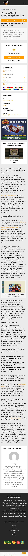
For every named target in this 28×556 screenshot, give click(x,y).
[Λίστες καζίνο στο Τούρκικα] (22, 89)
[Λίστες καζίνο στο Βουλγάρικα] (10, 89)
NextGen (3, 229)
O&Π (14, 532)
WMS (17, 227)
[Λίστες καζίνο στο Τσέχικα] (4, 87)
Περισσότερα (13, 555)
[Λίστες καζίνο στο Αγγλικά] (8, 87)
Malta (5, 105)
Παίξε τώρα (12, 20)
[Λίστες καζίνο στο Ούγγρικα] (14, 87)
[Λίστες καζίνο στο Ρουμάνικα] (22, 87)
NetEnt (3, 227)
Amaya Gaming (10, 227)
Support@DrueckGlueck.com (12, 115)
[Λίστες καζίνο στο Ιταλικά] (16, 87)
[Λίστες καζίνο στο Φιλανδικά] (16, 89)
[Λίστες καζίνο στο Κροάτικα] (12, 89)
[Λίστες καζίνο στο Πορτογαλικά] (20, 87)
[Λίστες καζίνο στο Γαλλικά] (10, 87)
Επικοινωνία (14, 528)
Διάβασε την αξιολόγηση (16, 156)
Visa (12, 418)
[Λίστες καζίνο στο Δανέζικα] (6, 87)
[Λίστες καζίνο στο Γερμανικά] (12, 87)
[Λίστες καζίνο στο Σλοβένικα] (20, 89)
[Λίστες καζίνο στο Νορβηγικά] (18, 89)
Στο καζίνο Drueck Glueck (8, 196)
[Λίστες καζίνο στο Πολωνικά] (18, 87)
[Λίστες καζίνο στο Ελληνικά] (14, 89)
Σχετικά (14, 525)
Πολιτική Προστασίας (14, 530)
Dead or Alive (14, 160)
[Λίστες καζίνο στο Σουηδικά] (8, 89)
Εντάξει (23, 553)
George (14, 464)
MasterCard (17, 418)
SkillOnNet (23, 222)
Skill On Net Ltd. (8, 100)
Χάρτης (14, 534)
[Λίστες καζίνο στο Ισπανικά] (6, 89)
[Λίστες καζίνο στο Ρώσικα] (4, 89)
